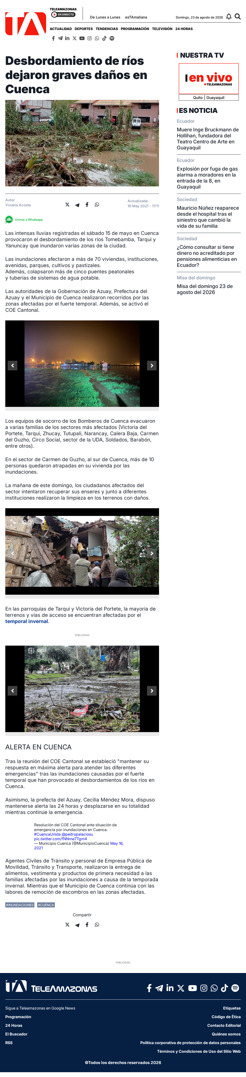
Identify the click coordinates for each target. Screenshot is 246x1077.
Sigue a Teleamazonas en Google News (40, 1008)
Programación (135, 29)
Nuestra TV (201, 55)
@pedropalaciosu (77, 834)
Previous (12, 365)
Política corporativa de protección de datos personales (190, 1042)
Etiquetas (232, 1008)
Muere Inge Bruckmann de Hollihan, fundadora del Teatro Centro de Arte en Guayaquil (208, 139)
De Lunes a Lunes (105, 17)
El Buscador (16, 1034)
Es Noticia (198, 110)
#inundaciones (20, 905)
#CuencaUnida (47, 834)
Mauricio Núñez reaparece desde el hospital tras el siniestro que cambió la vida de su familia (208, 217)
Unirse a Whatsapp (29, 219)
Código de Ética (226, 1016)
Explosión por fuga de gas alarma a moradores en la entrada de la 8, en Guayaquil (207, 178)
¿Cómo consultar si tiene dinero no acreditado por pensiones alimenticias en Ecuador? (207, 256)
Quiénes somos (226, 1034)
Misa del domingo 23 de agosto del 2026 (205, 289)
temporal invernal (26, 621)
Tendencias (107, 29)
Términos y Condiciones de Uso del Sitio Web (199, 1051)
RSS (8, 1042)
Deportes (84, 29)
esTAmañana (136, 17)
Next (152, 365)
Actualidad (61, 29)
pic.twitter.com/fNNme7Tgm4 (60, 838)
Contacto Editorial (224, 1025)
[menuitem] (61, 29)
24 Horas (184, 29)
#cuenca (46, 905)
